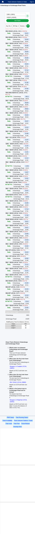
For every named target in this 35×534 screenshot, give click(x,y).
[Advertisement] (17, 446)
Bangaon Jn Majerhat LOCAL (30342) (18, 400)
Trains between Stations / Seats (23, 420)
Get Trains (17, 20)
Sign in (32, 2)
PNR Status (10, 417)
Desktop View (17, 426)
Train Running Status (22, 417)
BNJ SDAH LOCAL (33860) (18, 382)
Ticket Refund (25, 423)
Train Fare (17, 423)
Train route (9, 423)
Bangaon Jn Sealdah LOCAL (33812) (18, 367)
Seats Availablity (7, 420)
